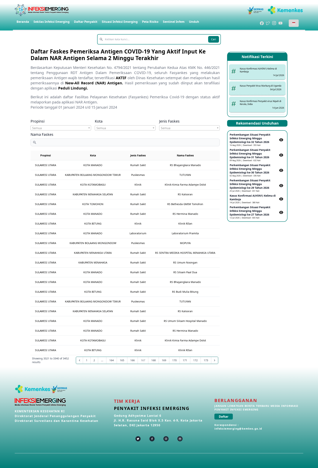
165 (122, 360)
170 (174, 360)
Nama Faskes (42, 134)
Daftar (223, 417)
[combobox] (61, 127)
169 (164, 360)
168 (153, 360)
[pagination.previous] (79, 360)
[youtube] (180, 438)
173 (206, 360)
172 (195, 360)
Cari (213, 39)
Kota (99, 121)
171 (185, 360)
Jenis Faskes (169, 121)
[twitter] (138, 438)
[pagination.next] (214, 360)
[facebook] (152, 438)
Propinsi (38, 121)
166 (132, 360)
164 (111, 360)
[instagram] (166, 438)
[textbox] (61, 128)
